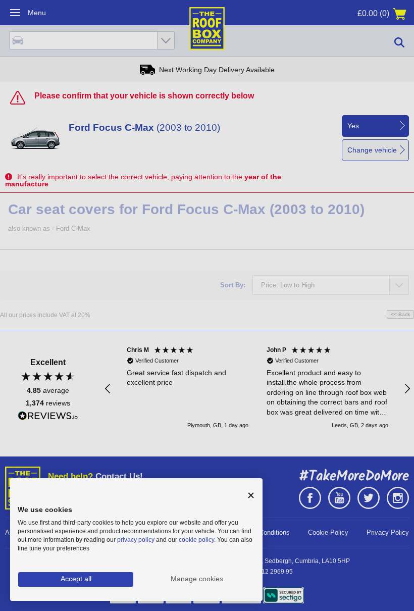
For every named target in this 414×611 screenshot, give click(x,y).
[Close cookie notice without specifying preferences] (251, 495)
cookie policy (196, 539)
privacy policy (135, 539)
